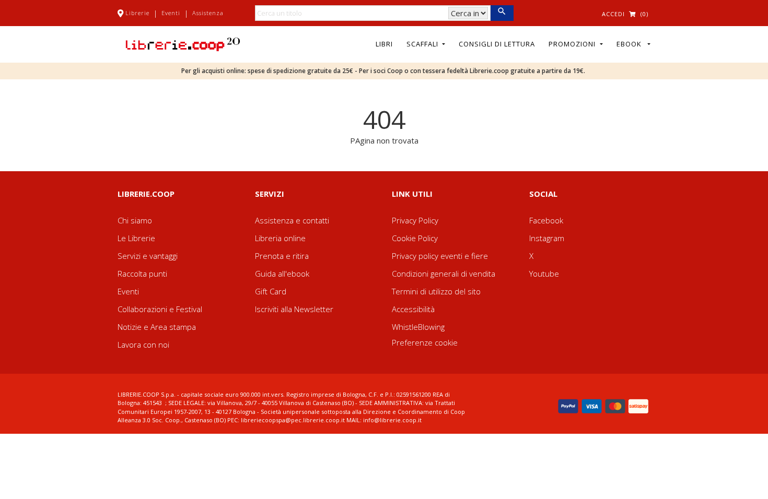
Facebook (546, 220)
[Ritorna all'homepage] (183, 43)
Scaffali (423, 44)
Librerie (137, 13)
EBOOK (631, 44)
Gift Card (270, 291)
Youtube (544, 273)
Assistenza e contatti (292, 220)
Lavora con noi (143, 344)
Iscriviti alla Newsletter (294, 309)
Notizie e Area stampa (157, 327)
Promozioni (573, 44)
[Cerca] (502, 13)
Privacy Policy (415, 220)
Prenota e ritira (282, 256)
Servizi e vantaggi (148, 256)
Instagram (546, 238)
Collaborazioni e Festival (160, 309)
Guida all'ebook (282, 273)
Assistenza (208, 13)
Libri (384, 44)
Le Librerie (136, 238)
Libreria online (280, 238)
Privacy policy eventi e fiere (440, 256)
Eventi (170, 13)
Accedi (613, 14)
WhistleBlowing (418, 327)
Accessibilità (413, 309)
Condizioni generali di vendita (443, 273)
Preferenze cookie (425, 342)
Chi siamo (135, 220)
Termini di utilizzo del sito (436, 291)
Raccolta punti (142, 273)
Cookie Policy (415, 238)
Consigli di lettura (497, 44)
